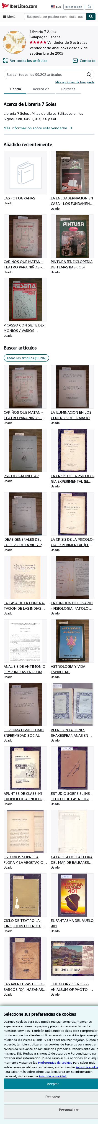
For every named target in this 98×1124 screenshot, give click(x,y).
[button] (89, 74)
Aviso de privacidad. (53, 1076)
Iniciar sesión (73, 6)
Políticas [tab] (68, 89)
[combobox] (55, 16)
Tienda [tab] (15, 89)
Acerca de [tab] (41, 89)
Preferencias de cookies (55, 1062)
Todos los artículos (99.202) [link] (26, 358)
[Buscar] (90, 16)
